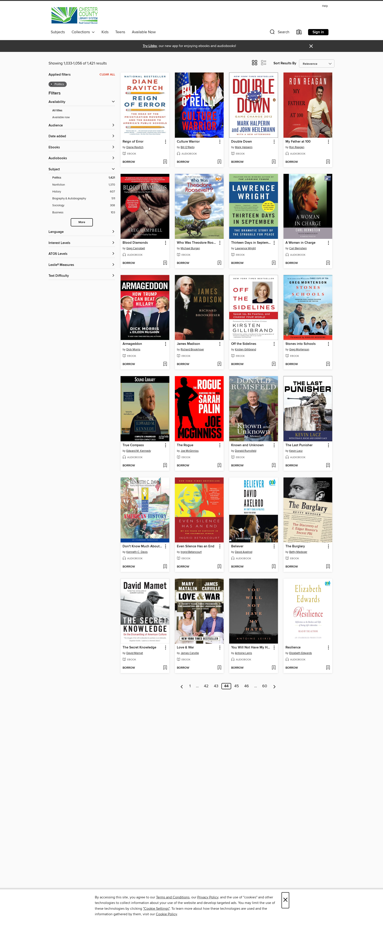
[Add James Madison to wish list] (219, 364)
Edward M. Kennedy (138, 451)
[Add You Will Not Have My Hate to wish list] (273, 668)
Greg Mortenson (299, 349)
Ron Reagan (296, 147)
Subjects (58, 32)
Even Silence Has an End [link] (195, 546)
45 (236, 686)
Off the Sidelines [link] (243, 344)
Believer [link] (237, 546)
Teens (120, 32)
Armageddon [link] (132, 344)
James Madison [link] (188, 344)
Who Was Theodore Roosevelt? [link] (197, 243)
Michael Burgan (190, 248)
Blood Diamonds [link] (135, 243)
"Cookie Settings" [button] (156, 908)
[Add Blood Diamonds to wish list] (165, 263)
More (81, 222)
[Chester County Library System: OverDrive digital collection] (74, 15)
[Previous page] (182, 686)
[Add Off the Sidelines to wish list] (273, 364)
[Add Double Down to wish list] (273, 162)
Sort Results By (285, 63)
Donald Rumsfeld (245, 451)
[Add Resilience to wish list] (328, 668)
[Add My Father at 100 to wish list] (328, 162)
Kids (105, 32)
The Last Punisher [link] (299, 445)
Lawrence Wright (245, 248)
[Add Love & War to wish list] (219, 668)
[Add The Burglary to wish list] (328, 567)
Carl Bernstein (298, 248)
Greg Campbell (135, 248)
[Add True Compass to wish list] (165, 466)
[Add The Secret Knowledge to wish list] (165, 668)
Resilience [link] (293, 648)
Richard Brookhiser (192, 349)
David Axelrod (243, 552)
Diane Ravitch (134, 147)
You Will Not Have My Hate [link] (251, 648)
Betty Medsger (298, 552)
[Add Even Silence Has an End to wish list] (219, 567)
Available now (61, 117)
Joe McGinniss (190, 451)
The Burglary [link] (295, 546)
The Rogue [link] (185, 445)
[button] (279, 33)
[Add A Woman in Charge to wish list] (328, 263)
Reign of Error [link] (133, 142)
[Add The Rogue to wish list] (219, 466)
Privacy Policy (207, 897)
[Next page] (274, 686)
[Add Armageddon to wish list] (165, 364)
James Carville (190, 653)
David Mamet (134, 653)
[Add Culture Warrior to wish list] (219, 162)
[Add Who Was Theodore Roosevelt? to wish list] (219, 263)
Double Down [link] (241, 142)
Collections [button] (82, 32)
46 (246, 686)
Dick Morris (133, 349)
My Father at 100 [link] (298, 142)
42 (206, 686)
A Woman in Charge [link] (300, 243)
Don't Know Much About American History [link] (143, 546)
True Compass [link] (133, 445)
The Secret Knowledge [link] (139, 648)
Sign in (318, 32)
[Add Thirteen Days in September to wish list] (273, 263)
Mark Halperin (243, 147)
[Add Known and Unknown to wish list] (273, 466)
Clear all (107, 75)
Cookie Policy (166, 914)
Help (325, 6)
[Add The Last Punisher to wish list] (328, 466)
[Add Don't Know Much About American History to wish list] (165, 567)
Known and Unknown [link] (247, 445)
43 (216, 686)
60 (264, 686)
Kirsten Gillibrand (245, 349)
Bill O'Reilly (188, 147)
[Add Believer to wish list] (273, 567)
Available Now (144, 32)
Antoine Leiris (243, 653)
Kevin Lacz (296, 451)
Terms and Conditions (173, 897)
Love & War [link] (185, 648)
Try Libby (150, 46)
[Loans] (299, 33)
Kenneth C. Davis (137, 552)
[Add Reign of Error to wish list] (165, 162)
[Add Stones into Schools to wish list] (328, 364)
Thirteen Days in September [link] (251, 243)
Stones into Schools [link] (300, 344)
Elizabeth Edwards (300, 653)
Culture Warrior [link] (188, 142)
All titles (57, 110)
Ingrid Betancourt (191, 552)
